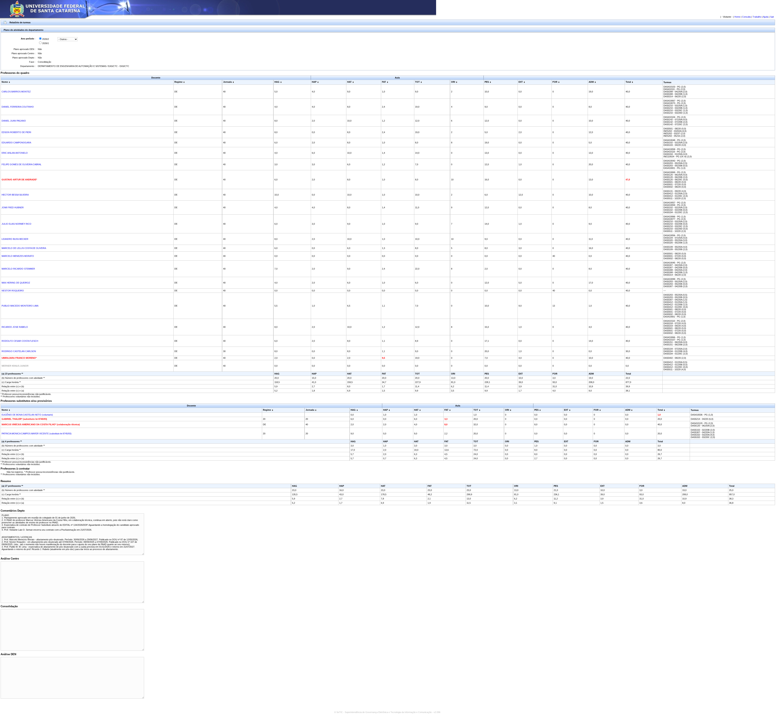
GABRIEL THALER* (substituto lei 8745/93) (24, 419)
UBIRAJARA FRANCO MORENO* (19, 358)
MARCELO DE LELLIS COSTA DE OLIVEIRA (24, 248)
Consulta (746, 17)
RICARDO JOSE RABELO (15, 327)
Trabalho (757, 17)
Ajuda (765, 17)
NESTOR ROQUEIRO (13, 290)
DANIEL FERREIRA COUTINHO (18, 107)
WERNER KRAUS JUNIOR (15, 366)
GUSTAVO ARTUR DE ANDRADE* (19, 179)
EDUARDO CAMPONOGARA (16, 142)
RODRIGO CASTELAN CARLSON (19, 351)
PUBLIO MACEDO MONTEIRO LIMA (20, 306)
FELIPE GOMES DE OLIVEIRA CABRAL (21, 164)
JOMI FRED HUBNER (13, 207)
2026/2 (45, 39)
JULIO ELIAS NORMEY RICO (16, 224)
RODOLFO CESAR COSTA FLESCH (20, 341)
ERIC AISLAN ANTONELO (15, 153)
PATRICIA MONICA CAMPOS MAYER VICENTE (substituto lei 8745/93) (37, 433)
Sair (772, 17)
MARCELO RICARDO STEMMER (18, 269)
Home (737, 17)
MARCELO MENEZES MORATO (18, 256)
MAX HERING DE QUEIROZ (16, 282)
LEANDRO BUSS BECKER (15, 239)
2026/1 (45, 43)
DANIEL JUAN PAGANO (14, 121)
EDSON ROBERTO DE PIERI (16, 132)
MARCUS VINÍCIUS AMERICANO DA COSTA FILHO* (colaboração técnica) (41, 424)
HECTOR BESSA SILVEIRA (15, 195)
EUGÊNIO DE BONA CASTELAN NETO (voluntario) (27, 415)
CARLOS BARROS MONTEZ (16, 91)
